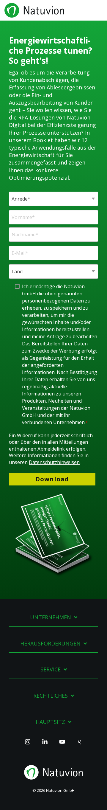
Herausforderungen (50, 643)
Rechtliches (50, 695)
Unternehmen (50, 617)
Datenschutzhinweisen (54, 462)
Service (50, 669)
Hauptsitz (50, 722)
